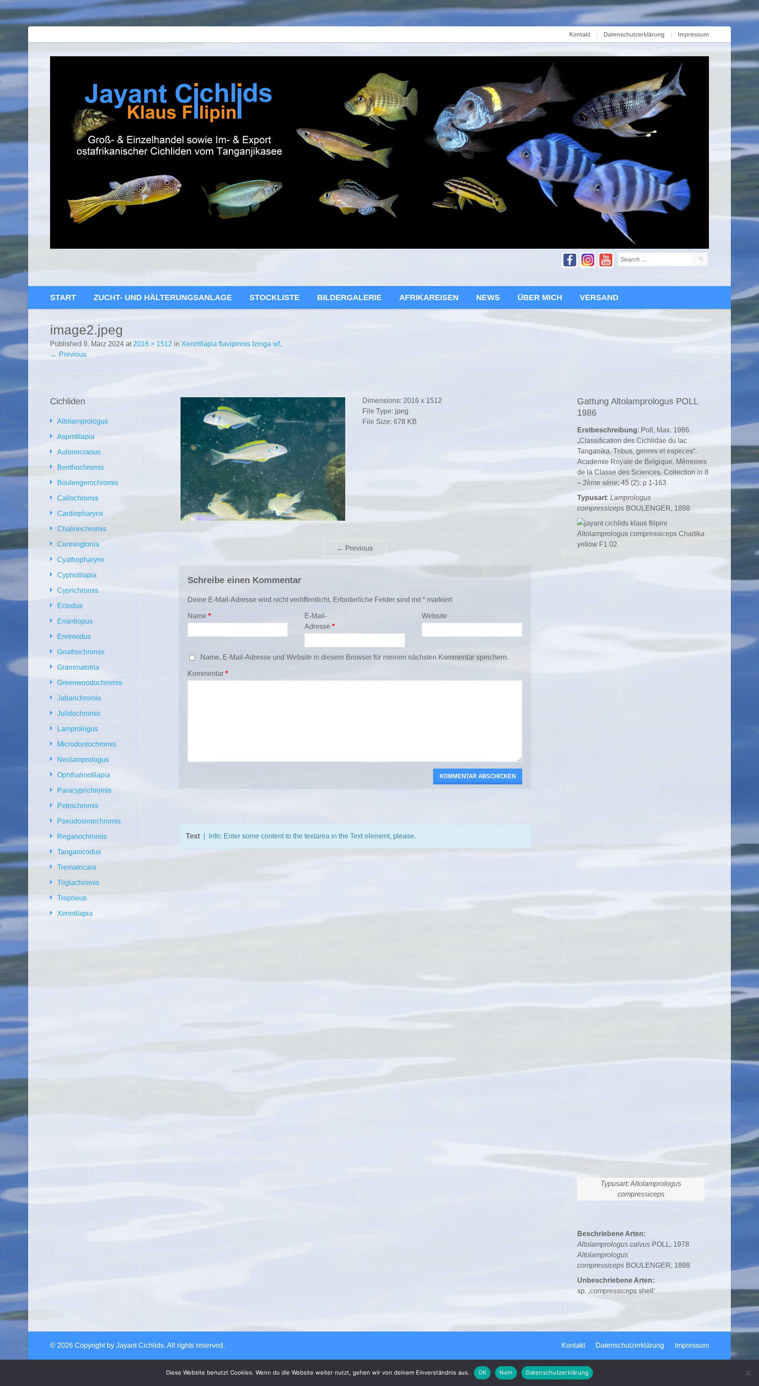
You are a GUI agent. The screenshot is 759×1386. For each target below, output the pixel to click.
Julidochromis (79, 713)
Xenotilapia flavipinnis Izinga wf (230, 344)
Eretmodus (74, 636)
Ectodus (70, 606)
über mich (539, 297)
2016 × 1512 (152, 344)
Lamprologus (77, 729)
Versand (599, 297)
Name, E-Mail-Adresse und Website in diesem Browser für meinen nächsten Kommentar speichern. (354, 657)
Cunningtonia (78, 544)
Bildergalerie (349, 297)
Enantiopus (75, 621)
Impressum (693, 34)
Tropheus (72, 898)
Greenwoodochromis (89, 682)
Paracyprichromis (84, 790)
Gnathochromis (81, 652)
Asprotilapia (75, 436)
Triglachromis (78, 882)
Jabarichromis (79, 698)
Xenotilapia (75, 913)
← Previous (68, 354)
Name (199, 616)
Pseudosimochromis (89, 821)
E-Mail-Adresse (319, 621)
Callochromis (77, 498)
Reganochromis (82, 836)
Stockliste (274, 297)
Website (434, 616)
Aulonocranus (79, 452)
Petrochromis (77, 805)
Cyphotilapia (77, 575)
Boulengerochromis (87, 482)
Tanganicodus (79, 852)
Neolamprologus (83, 759)
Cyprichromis (77, 590)
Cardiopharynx (80, 513)
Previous (354, 548)
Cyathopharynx (81, 559)
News (488, 297)
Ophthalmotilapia (83, 775)
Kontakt (579, 34)
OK (482, 1372)
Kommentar (208, 673)
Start (63, 297)
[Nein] (748, 1372)
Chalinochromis (81, 529)
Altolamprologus (82, 421)
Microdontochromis (86, 744)
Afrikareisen (429, 297)
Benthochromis (80, 467)
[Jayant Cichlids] (379, 152)
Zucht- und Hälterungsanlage (163, 297)
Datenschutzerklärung (634, 34)
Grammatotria (78, 667)
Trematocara (76, 867)
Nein (506, 1372)
